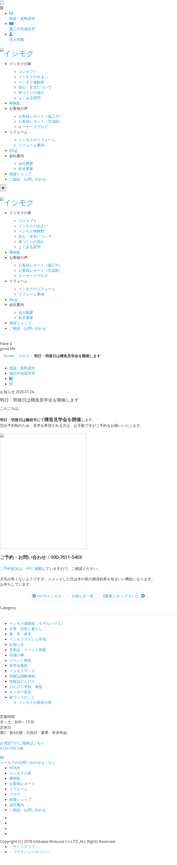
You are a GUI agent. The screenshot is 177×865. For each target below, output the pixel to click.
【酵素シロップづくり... (121, 596)
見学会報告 (18, 665)
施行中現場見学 (22, 373)
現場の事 (16, 655)
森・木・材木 (20, 633)
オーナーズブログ (33, 126)
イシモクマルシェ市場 (27, 639)
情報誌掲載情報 (22, 676)
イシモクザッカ (22, 670)
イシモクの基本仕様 (35, 702)
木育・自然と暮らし (25, 628)
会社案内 (16, 804)
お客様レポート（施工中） (40, 116)
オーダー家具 (20, 691)
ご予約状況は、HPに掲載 (21, 568)
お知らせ (16, 644)
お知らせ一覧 (82, 596)
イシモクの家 (20, 773)
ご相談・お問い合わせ (27, 179)
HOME (14, 767)
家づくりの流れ (31, 92)
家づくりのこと (22, 697)
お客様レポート (22, 783)
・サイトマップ (22, 846)
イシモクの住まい (33, 76)
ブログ (14, 794)
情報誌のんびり (22, 681)
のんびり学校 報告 (25, 686)
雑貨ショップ (20, 174)
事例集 (14, 103)
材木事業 (25, 168)
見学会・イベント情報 (27, 649)
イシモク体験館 (31, 82)
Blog (13, 150)
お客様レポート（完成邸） (40, 121)
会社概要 (25, 163)
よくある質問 (29, 97)
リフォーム (18, 788)
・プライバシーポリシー (29, 851)
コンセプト (27, 71)
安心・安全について (35, 87)
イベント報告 (20, 660)
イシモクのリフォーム (36, 139)
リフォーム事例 (31, 145)
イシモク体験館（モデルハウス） (37, 623)
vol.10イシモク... (50, 596)
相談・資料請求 (22, 368)
